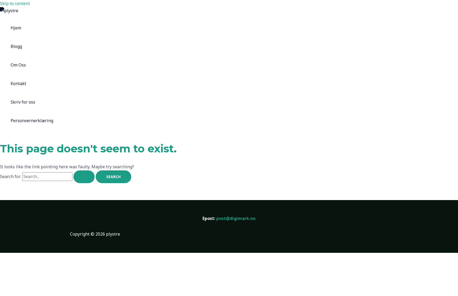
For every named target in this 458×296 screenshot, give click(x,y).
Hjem (16, 28)
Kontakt (18, 83)
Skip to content (15, 3)
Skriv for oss (23, 102)
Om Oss (18, 65)
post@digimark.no (236, 218)
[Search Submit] (84, 176)
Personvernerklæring (32, 120)
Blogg (16, 46)
